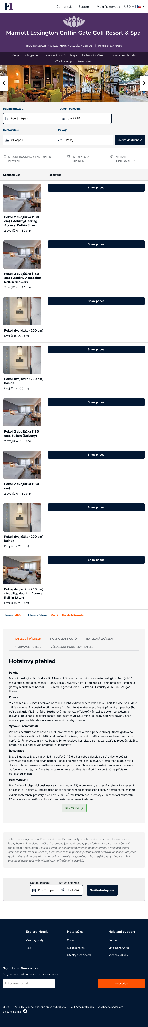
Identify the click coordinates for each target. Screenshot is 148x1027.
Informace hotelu (27, 646)
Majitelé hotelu (76, 947)
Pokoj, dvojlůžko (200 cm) (24, 330)
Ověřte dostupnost (130, 140)
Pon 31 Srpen (19, 118)
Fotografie (31, 55)
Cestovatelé (11, 130)
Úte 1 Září (73, 118)
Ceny (15, 55)
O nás (70, 940)
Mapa (73, 55)
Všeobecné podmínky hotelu (74, 61)
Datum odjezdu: (70, 108)
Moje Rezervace (108, 6)
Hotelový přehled (27, 638)
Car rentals (64, 6)
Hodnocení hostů (54, 55)
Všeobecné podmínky (110, 1006)
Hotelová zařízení (93, 55)
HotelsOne (27, 1006)
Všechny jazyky (118, 955)
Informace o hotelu (123, 55)
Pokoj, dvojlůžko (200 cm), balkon (24, 381)
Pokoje (62, 130)
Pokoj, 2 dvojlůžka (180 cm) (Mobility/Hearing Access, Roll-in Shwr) (21, 221)
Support (85, 6)
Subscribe (121, 983)
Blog (28, 947)
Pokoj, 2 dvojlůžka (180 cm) (21, 486)
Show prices (96, 187)
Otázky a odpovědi (79, 955)
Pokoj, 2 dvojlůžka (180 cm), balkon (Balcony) (21, 433)
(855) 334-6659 (112, 45)
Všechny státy (35, 940)
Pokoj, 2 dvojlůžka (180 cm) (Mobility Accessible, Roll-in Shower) (23, 278)
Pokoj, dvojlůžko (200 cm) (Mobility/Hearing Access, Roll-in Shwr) (24, 593)
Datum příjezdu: (13, 108)
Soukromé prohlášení (82, 1006)
